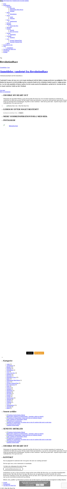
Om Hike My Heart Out (9, 49)
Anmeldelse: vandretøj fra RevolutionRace (24, 71)
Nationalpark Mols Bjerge (16, 9)
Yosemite (9, 406)
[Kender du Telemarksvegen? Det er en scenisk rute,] (51, 191)
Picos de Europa (14, 31)
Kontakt (5, 52)
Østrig (8, 43)
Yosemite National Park (16, 42)
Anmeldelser (10, 47)
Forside (5, 482)
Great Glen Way (14, 25)
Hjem (4, 3)
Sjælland (12, 11)
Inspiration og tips (8, 45)
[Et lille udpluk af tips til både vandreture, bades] (19, 239)
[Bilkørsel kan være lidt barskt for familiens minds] (19, 188)
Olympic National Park (16, 40)
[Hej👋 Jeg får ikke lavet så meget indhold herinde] (19, 281)
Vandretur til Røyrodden (13, 425)
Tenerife (12, 30)
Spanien (9, 28)
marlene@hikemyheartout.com (13, 469)
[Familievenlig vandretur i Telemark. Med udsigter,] (51, 307)
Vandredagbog (10, 405)
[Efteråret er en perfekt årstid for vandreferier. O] (19, 322)
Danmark (9, 6)
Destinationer (6, 5)
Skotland (9, 24)
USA (8, 39)
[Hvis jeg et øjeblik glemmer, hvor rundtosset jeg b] (51, 277)
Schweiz (9, 23)
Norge (8, 15)
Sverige (8, 33)
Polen (8, 20)
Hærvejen (12, 8)
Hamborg (12, 37)
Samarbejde (6, 50)
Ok (40, 485)
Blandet (9, 367)
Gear (4, 46)
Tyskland (9, 36)
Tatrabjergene (13, 21)
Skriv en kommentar (5, 91)
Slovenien (9, 27)
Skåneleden (13, 34)
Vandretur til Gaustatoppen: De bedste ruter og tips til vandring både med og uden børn (29, 422)
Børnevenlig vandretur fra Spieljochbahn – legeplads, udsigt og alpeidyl (25, 416)
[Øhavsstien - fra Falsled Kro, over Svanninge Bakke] (19, 145)
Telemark (12, 18)
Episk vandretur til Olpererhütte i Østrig (17, 419)
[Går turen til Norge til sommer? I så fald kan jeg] (51, 221)
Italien (8, 12)
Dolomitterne (13, 14)
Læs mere (2, 90)
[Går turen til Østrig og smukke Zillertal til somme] (51, 151)
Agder (11, 17)
